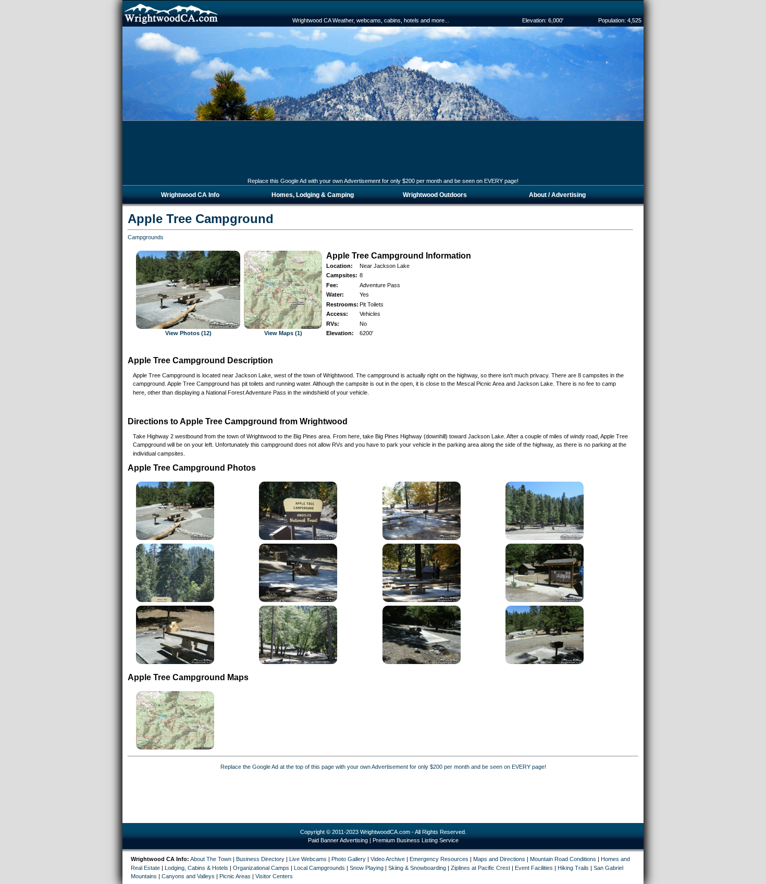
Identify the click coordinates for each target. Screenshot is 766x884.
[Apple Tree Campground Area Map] (175, 747)
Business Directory (260, 859)
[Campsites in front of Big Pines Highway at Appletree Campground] (175, 538)
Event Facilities (534, 868)
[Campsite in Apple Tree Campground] (175, 662)
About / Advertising (557, 195)
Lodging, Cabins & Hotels (196, 868)
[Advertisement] (383, 153)
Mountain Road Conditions (563, 859)
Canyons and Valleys (188, 876)
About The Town (210, 859)
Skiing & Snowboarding (417, 868)
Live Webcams (308, 859)
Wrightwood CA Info (190, 195)
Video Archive (387, 859)
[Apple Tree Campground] (298, 538)
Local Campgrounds (319, 868)
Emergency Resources (439, 859)
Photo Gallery (348, 859)
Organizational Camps (261, 868)
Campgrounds (146, 237)
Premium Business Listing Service (416, 840)
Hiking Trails (573, 868)
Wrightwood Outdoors (435, 195)
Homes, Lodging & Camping (312, 195)
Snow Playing (367, 868)
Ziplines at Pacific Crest (480, 868)
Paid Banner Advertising (338, 840)
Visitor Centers (274, 876)
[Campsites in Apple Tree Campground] (421, 538)
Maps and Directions (499, 859)
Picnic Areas (235, 876)
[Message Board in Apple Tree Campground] (544, 600)
